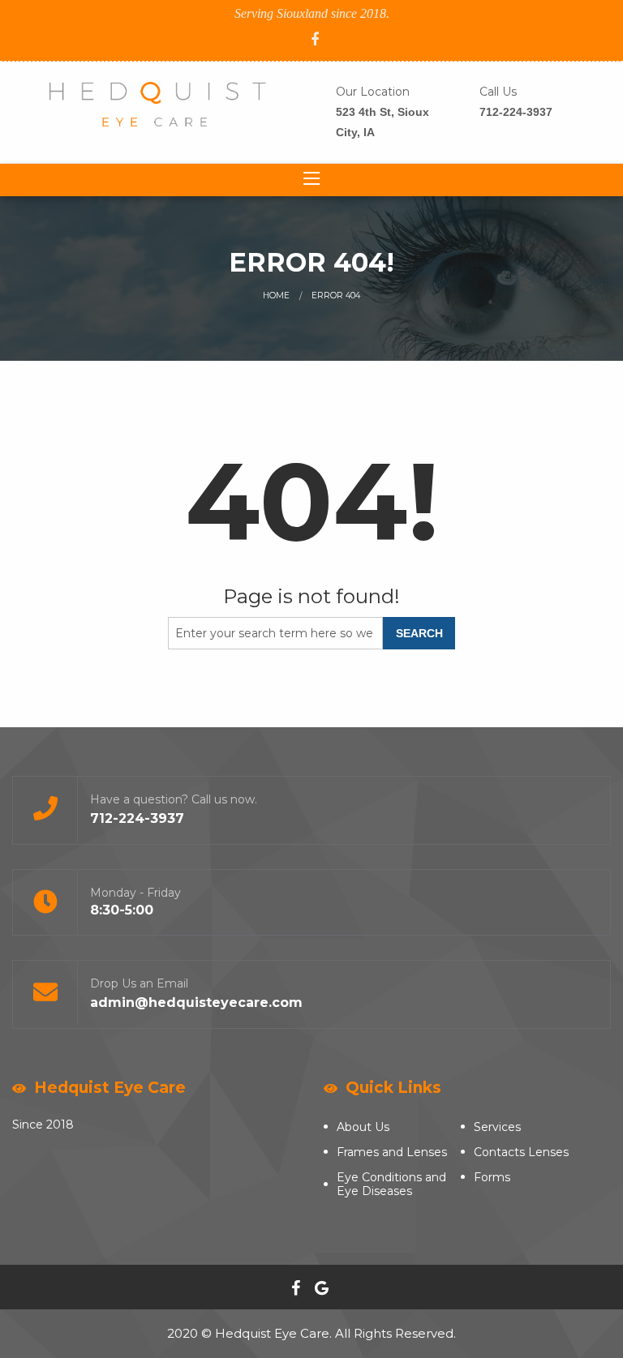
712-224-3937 (515, 111)
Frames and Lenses (392, 1152)
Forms (492, 1177)
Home (276, 295)
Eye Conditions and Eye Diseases (391, 1184)
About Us (363, 1127)
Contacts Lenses (521, 1152)
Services (497, 1127)
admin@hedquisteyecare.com (196, 1002)
